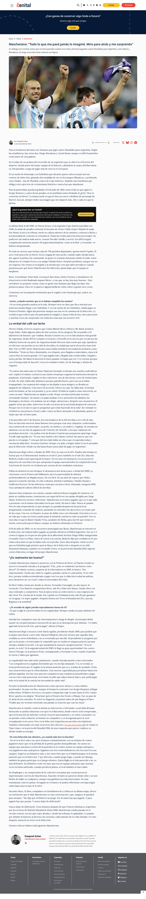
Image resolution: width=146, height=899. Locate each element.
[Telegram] (97, 5)
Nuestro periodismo (104, 861)
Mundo (13, 874)
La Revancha (80, 870)
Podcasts (79, 857)
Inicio (11, 39)
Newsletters (36, 857)
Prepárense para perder (35, 839)
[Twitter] (87, 5)
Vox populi (57, 861)
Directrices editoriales (104, 877)
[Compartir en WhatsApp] (131, 142)
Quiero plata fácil (59, 874)
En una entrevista (73, 724)
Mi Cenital (128, 5)
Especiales (58, 857)
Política (13, 880)
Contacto (100, 868)
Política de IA (102, 874)
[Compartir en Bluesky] (127, 142)
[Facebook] (93, 5)
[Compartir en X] (123, 142)
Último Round (80, 867)
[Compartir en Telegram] (135, 142)
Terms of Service (86, 889)
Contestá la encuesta (86, 214)
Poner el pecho (58, 871)
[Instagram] (91, 5)
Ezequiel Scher (22, 141)
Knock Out (57, 868)
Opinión (13, 877)
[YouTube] (84, 5)
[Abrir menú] (11, 5)
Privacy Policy (78, 889)
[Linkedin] (100, 5)
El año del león (58, 865)
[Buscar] (78, 5)
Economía (13, 871)
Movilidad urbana (59, 877)
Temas (18, 39)
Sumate (111, 5)
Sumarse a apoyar (103, 865)
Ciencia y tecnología (17, 861)
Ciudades (13, 865)
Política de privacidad (104, 871)
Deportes (28, 39)
